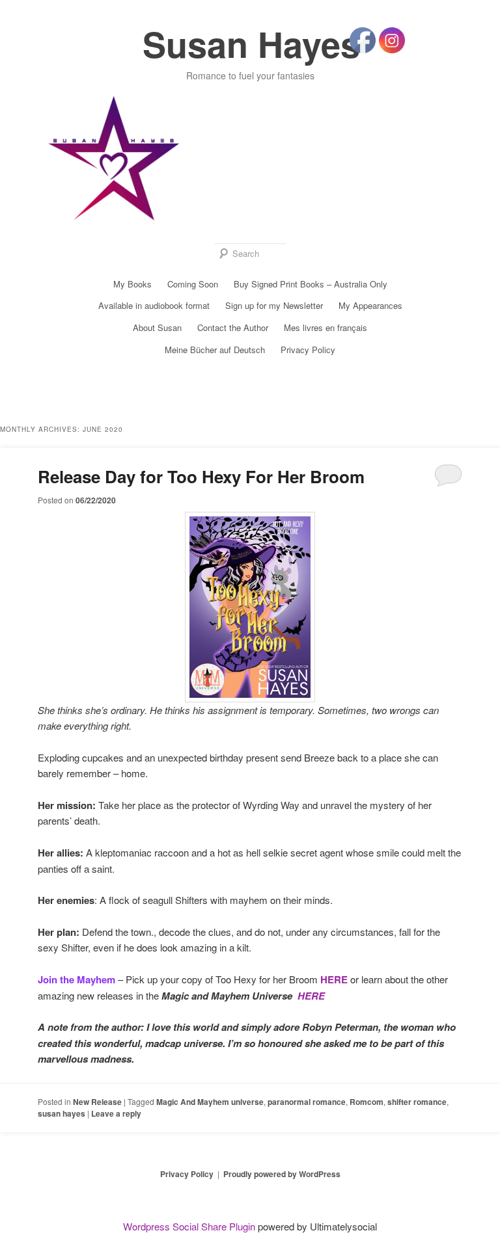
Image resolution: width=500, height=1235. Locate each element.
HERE (334, 979)
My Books (132, 284)
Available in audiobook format (154, 305)
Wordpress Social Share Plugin (190, 1226)
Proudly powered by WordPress (281, 1174)
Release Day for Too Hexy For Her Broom (201, 476)
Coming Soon (192, 284)
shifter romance (417, 1102)
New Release (97, 1102)
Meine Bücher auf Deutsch (215, 349)
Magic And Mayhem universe (210, 1102)
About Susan (157, 327)
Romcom (366, 1102)
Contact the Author (232, 327)
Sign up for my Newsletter (274, 305)
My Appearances (370, 305)
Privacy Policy (308, 349)
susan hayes (61, 1113)
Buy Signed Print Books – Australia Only (310, 284)
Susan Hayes (251, 43)
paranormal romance (307, 1102)
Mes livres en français (325, 327)
